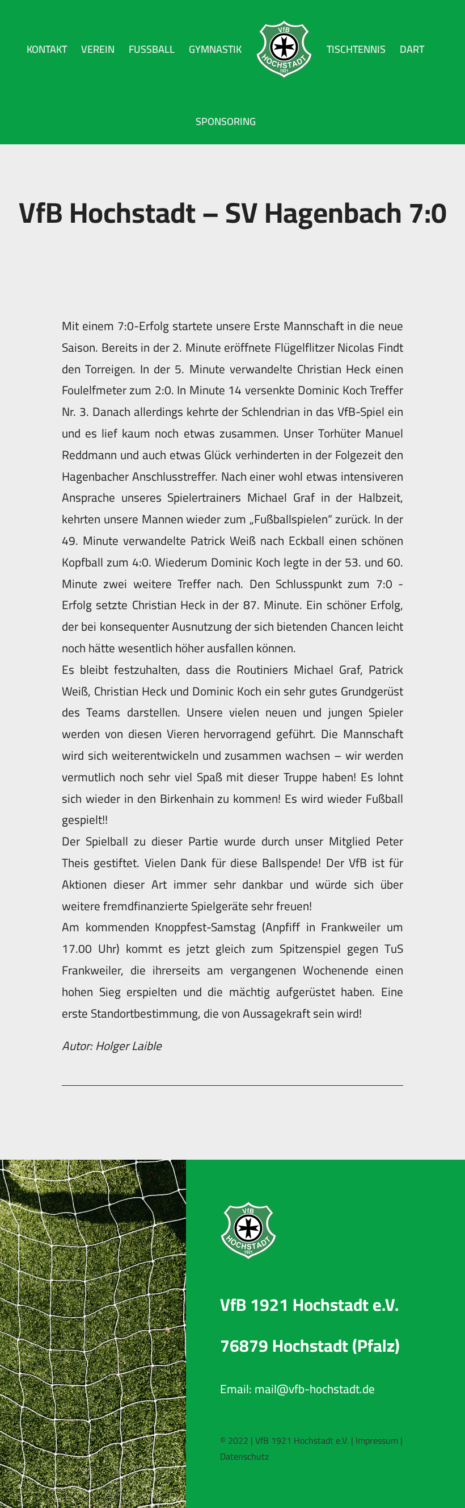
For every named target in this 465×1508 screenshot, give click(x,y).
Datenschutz (244, 1456)
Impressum (377, 1440)
